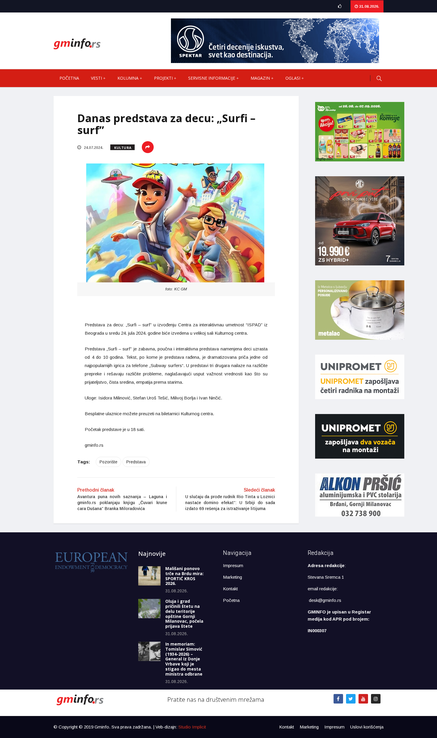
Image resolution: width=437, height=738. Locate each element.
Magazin (260, 78)
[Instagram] (376, 699)
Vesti (96, 78)
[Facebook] (338, 699)
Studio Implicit (192, 726)
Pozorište (108, 462)
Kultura (123, 147)
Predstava (136, 462)
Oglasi (292, 78)
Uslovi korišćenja (366, 726)
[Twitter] (351, 699)
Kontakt (230, 588)
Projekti (163, 78)
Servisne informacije (211, 78)
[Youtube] (363, 699)
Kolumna (128, 78)
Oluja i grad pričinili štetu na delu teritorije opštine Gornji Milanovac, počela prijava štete (184, 613)
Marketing (232, 577)
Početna (69, 78)
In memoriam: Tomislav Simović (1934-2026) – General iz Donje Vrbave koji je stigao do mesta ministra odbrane (183, 659)
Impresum (233, 565)
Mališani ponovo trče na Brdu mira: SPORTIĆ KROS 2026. (184, 576)
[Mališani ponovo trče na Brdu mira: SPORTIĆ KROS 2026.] (149, 576)
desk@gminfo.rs (325, 600)
